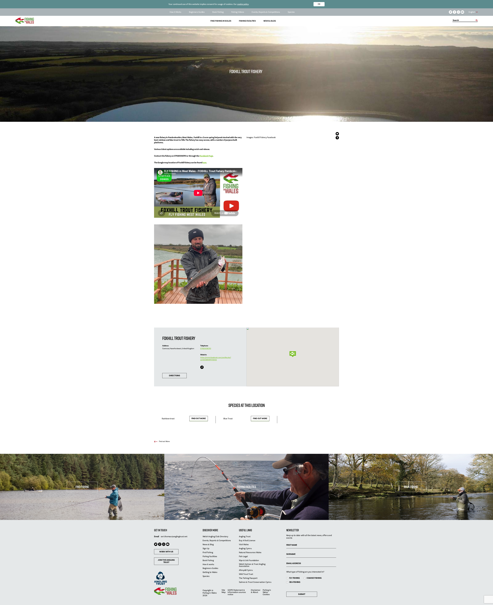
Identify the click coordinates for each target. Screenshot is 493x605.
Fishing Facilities (247, 21)
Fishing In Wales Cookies (267, 592)
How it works (208, 564)
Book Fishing (218, 12)
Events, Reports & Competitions (266, 12)
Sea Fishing (294, 582)
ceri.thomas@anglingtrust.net (174, 536)
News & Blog (269, 21)
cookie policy (243, 4)
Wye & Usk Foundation (249, 560)
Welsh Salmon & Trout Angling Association (252, 565)
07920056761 (205, 348)
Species (291, 12)
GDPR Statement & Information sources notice (237, 592)
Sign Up (206, 548)
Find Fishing (82, 486)
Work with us (166, 551)
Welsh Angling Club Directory (215, 537)
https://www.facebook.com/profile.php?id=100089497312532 (215, 358)
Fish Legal (243, 556)
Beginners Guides (197, 12)
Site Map (223, 591)
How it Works (175, 12)
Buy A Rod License (247, 540)
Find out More (198, 418)
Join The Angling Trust (166, 561)
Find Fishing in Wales (220, 21)
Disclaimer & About (255, 591)
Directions (174, 375)
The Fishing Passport (248, 578)
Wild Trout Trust (246, 574)
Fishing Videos (237, 12)
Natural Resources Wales (250, 552)
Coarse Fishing (314, 578)
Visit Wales (244, 544)
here (204, 162)
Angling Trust (244, 537)
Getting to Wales (210, 572)
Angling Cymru (245, 548)
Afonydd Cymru (246, 570)
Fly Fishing (294, 578)
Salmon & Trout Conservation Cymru (255, 582)
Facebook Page (206, 156)
